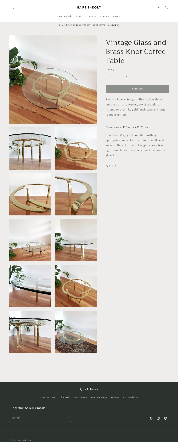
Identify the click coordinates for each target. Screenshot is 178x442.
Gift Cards (64, 397)
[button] (12, 7)
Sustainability (130, 397)
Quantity (110, 69)
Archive (114, 397)
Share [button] (112, 165)
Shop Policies (47, 397)
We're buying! (99, 397)
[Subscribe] (67, 418)
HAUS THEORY (24, 440)
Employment (80, 397)
